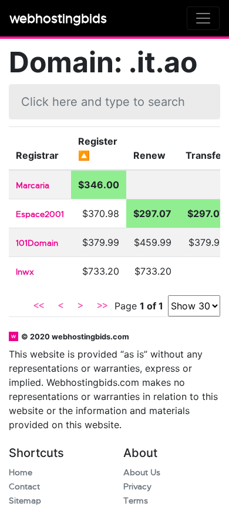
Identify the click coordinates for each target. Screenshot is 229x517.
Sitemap (25, 501)
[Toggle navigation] (203, 18)
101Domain (37, 243)
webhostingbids (58, 18)
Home (20, 473)
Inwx (25, 272)
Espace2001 (40, 214)
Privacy (137, 487)
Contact (24, 487)
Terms (135, 501)
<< (38, 306)
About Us (141, 473)
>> (102, 306)
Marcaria (32, 186)
